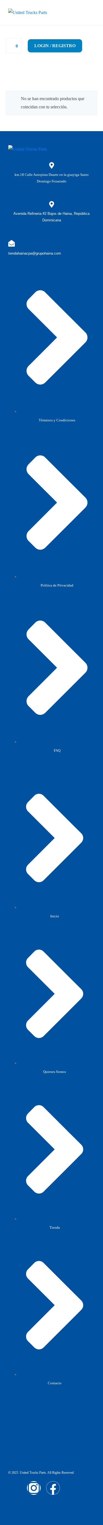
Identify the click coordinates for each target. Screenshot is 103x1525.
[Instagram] (34, 1488)
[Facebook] (53, 1488)
